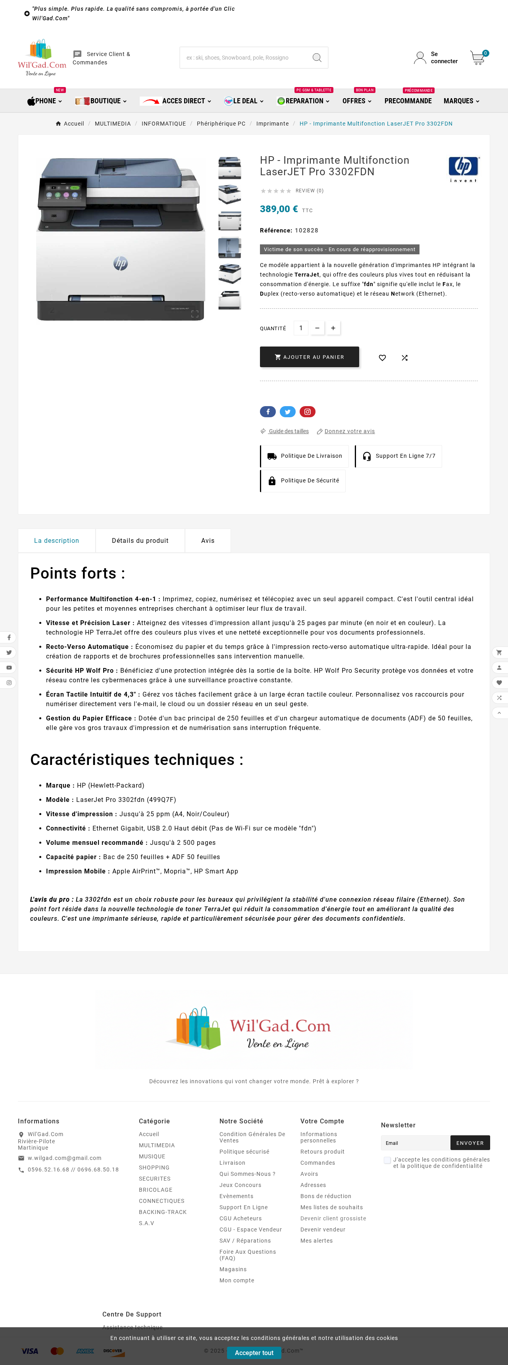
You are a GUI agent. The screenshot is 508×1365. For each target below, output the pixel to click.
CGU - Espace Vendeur (250, 1229)
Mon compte (236, 1280)
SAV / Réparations (245, 1240)
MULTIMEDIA (157, 1145)
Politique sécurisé (244, 1151)
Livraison (232, 1163)
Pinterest (308, 411)
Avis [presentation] (208, 540)
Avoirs (309, 1174)
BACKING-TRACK (163, 1212)
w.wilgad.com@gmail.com (65, 1158)
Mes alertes (316, 1240)
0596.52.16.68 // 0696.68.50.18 (73, 1169)
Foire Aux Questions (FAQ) (247, 1255)
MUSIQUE (152, 1156)
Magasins (233, 1269)
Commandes (317, 1163)
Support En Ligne (243, 1207)
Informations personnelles (318, 1137)
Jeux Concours (240, 1185)
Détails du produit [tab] (140, 540)
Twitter (288, 411)
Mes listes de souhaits (331, 1207)
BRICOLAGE (156, 1190)
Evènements (236, 1196)
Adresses (313, 1185)
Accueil (149, 1134)
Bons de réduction (326, 1196)
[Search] (317, 57)
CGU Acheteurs (240, 1218)
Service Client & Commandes (102, 58)
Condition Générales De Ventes (252, 1137)
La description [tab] (56, 540)
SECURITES (155, 1178)
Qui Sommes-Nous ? (247, 1174)
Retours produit (322, 1151)
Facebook (268, 411)
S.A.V (146, 1223)
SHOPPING (154, 1167)
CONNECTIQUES (162, 1201)
